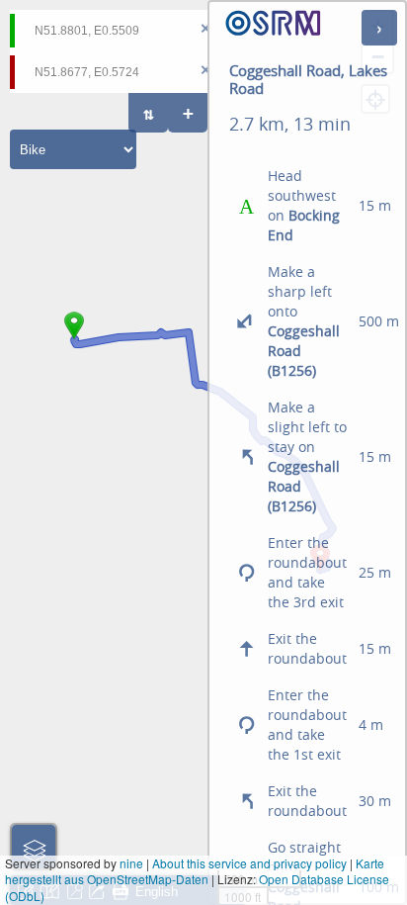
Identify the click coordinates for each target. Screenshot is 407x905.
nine (131, 863)
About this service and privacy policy (249, 863)
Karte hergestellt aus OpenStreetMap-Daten (194, 871)
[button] (74, 339)
